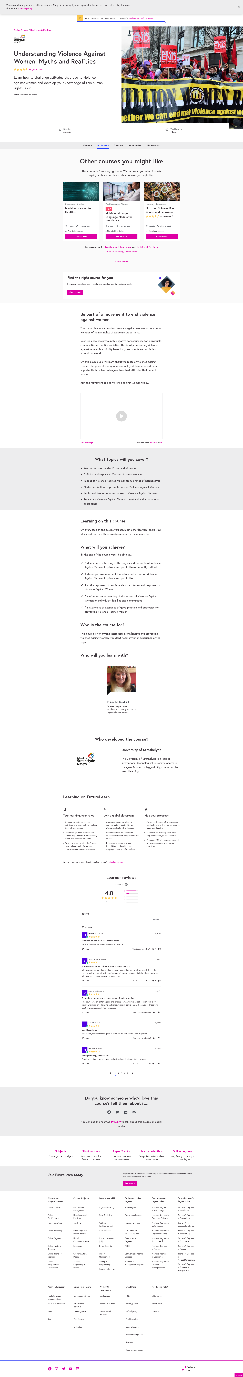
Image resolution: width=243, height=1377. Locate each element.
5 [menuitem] (127, 1073)
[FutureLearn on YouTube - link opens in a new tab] (70, 1369)
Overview (87, 145)
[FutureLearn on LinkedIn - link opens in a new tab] (77, 1369)
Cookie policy (25, 8)
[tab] (85, 914)
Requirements (103, 145)
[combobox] (147, 919)
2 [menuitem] (118, 1073)
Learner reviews (135, 145)
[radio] (132, 891)
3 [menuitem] (121, 1073)
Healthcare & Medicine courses (141, 18)
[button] (81, 236)
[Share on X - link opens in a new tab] (117, 1112)
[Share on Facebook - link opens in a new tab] (109, 1112)
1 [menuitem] (115, 1073)
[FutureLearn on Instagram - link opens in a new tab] (57, 1369)
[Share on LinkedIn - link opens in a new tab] (126, 1112)
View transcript (86, 443)
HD (161, 443)
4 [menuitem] (124, 1073)
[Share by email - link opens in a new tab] (134, 1112)
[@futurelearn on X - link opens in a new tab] (64, 1369)
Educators (118, 145)
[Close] (239, 7)
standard (153, 443)
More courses (153, 145)
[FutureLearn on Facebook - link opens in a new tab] (50, 1369)
